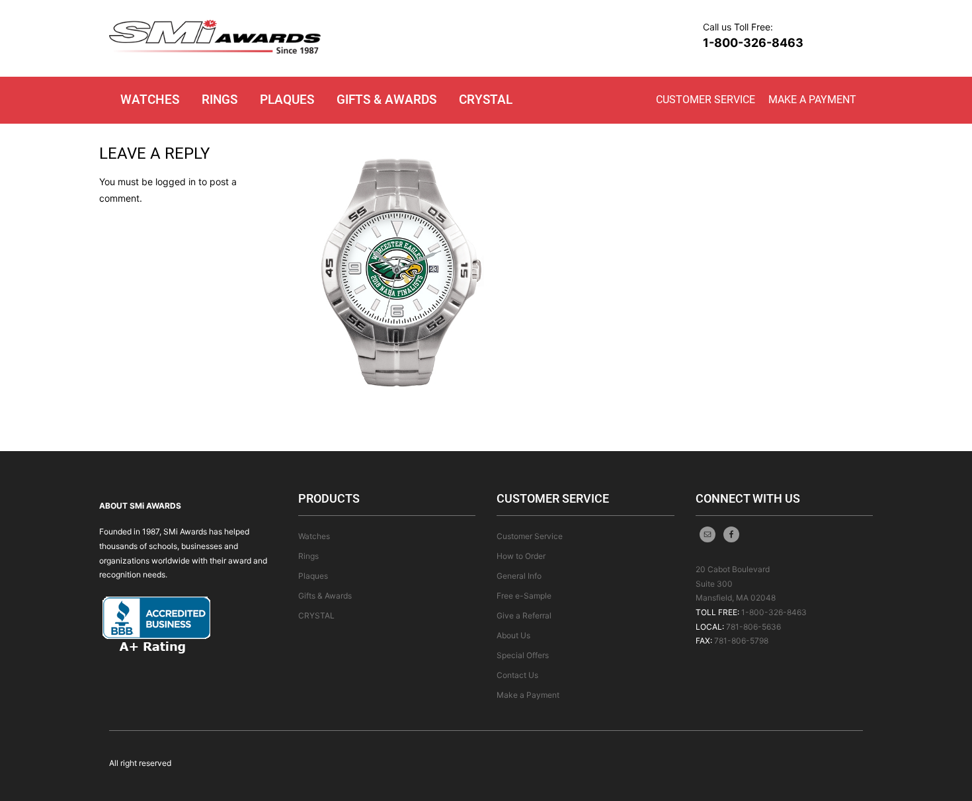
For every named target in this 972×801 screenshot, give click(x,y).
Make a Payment (812, 99)
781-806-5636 (753, 627)
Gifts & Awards (386, 99)
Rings (219, 99)
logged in (175, 181)
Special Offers (523, 655)
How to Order (521, 556)
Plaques (287, 99)
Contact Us (517, 675)
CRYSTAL (485, 99)
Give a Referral (524, 615)
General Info (519, 576)
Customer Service (705, 99)
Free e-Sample (524, 596)
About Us (513, 635)
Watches (149, 99)
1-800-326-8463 (753, 43)
